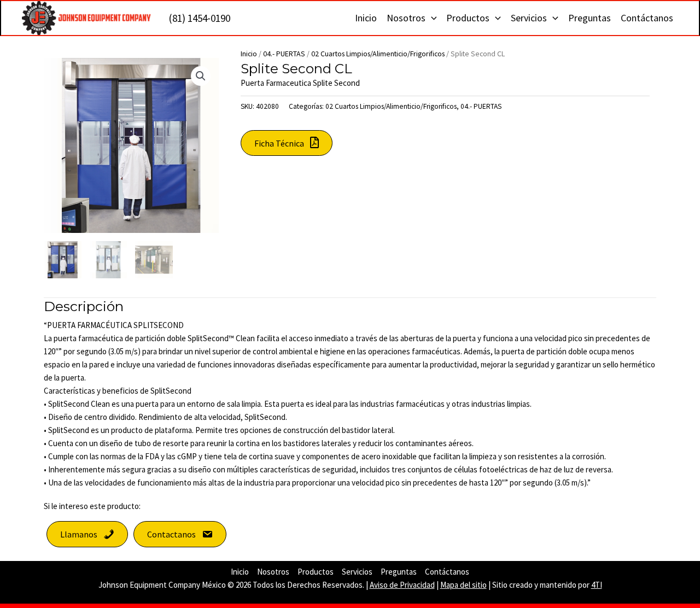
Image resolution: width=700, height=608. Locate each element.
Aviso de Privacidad (402, 585)
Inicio (366, 17)
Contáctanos (647, 17)
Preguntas (589, 17)
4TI (596, 585)
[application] (431, 18)
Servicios (529, 17)
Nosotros (406, 17)
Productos (467, 17)
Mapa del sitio (463, 585)
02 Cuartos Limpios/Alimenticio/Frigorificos (378, 54)
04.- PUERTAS (284, 54)
